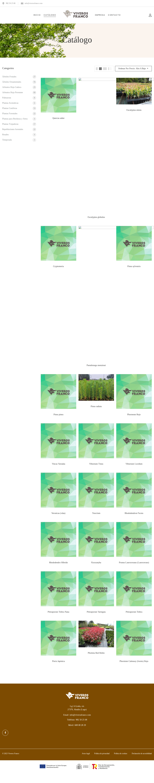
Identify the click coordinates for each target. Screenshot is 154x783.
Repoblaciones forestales (12, 129)
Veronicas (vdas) (58, 513)
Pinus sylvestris (133, 266)
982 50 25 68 (10, 3)
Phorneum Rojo (134, 414)
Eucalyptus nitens (133, 110)
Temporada (7, 140)
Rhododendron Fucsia (134, 513)
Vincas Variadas (58, 464)
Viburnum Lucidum (134, 464)
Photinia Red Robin (96, 653)
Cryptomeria (58, 266)
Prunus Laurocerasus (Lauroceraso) (134, 562)
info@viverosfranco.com (33, 3)
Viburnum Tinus (96, 464)
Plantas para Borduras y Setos (15, 119)
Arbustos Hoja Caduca (11, 87)
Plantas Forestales (9, 113)
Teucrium (96, 513)
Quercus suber (58, 118)
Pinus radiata (96, 406)
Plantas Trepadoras (10, 124)
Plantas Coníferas (9, 108)
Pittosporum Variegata (96, 612)
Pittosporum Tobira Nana (58, 612)
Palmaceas (6, 98)
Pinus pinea (58, 414)
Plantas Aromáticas (10, 103)
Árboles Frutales (9, 77)
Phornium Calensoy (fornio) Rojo (134, 661)
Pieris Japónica (58, 661)
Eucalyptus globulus (96, 217)
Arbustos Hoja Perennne (12, 92)
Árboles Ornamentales (11, 82)
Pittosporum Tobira (134, 612)
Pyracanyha (96, 562)
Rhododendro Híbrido (58, 562)
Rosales (5, 134)
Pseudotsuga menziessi (96, 365)
